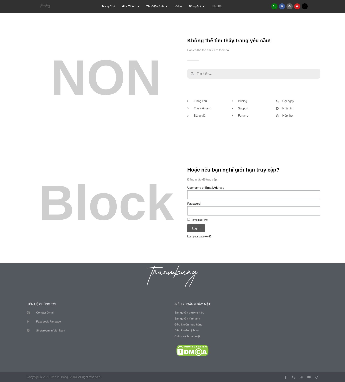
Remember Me (199, 219)
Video (178, 6)
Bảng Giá (195, 6)
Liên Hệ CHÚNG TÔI (41, 304)
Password (193, 203)
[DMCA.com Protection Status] (192, 350)
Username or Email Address (205, 187)
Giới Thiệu (128, 6)
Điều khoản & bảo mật (192, 304)
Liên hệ (217, 6)
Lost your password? (199, 236)
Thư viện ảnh (155, 6)
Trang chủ (108, 6)
